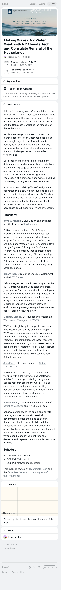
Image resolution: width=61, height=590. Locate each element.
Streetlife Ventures (13, 405)
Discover (6, 572)
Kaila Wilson (10, 273)
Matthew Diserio (12, 316)
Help (22, 572)
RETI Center (16, 277)
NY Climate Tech (38, 468)
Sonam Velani (10, 402)
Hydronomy (30, 224)
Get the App (49, 567)
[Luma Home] (5, 4)
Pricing (15, 572)
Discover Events (37, 4)
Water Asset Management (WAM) (21, 320)
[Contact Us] (39, 567)
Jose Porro (9, 363)
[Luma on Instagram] (29, 567)
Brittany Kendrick (12, 220)
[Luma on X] (34, 567)
